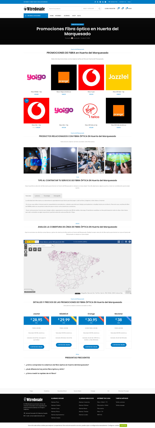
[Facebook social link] (95, 2)
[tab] (28, 195)
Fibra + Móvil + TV (102, 402)
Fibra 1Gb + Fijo (36, 125)
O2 (108, 391)
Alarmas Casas (55, 408)
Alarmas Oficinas (83, 405)
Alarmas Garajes (55, 417)
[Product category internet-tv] (118, 160)
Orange (93, 391)
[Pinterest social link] (100, 2)
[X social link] (97, 2)
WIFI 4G (99, 414)
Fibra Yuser (91, 92)
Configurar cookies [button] (113, 425)
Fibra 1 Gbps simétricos (64, 92)
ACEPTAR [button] (123, 425)
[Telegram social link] (105, 2)
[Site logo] (35, 8)
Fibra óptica (100, 408)
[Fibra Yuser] (91, 77)
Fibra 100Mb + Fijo (36, 92)
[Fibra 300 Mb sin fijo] (91, 110)
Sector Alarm (77, 391)
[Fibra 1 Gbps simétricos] (64, 77)
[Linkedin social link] (103, 2)
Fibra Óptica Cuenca (77, 24)
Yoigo (31, 391)
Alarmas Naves (83, 408)
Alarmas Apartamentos (57, 414)
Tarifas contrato (120, 402)
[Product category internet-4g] (37, 160)
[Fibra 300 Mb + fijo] (118, 77)
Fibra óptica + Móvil (102, 405)
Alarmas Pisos (55, 402)
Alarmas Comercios (84, 402)
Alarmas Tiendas (83, 411)
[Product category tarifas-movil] (91, 160)
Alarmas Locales (83, 414)
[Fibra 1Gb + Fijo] (36, 110)
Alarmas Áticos (55, 411)
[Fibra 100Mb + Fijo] (36, 77)
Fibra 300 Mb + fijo (118, 92)
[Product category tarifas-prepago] (64, 160)
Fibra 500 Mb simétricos (118, 125)
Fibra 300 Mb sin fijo (91, 125)
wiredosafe (76, 38)
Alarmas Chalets (55, 405)
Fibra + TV (100, 411)
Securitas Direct (62, 391)
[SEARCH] (99, 9)
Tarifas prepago (120, 405)
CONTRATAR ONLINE (36, 347)
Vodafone (46, 391)
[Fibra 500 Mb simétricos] (118, 110)
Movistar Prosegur (123, 391)
